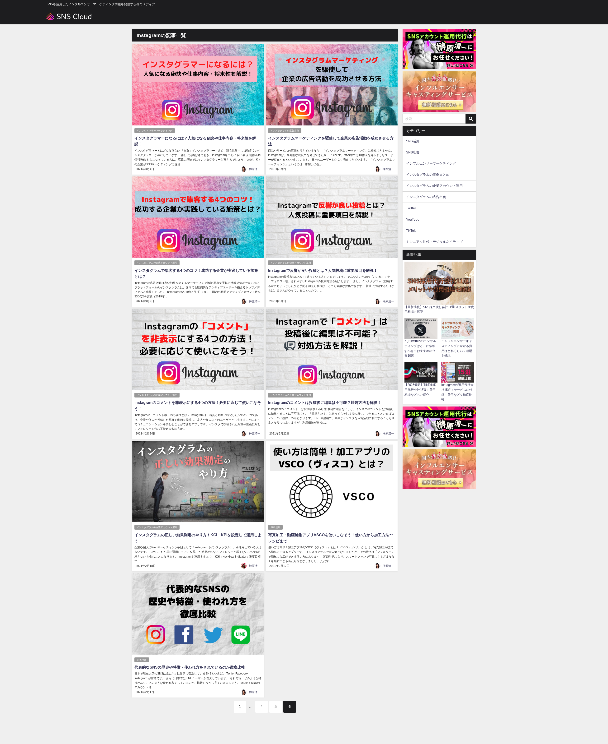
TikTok (411, 230)
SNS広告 (412, 152)
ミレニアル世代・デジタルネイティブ (434, 241)
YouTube (412, 219)
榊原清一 (254, 169)
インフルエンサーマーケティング (154, 130)
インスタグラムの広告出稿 (285, 130)
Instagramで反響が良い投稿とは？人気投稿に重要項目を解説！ (322, 270)
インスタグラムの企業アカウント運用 (157, 263)
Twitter (411, 208)
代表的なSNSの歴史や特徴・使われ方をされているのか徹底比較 (189, 667)
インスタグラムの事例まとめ (427, 174)
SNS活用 (275, 527)
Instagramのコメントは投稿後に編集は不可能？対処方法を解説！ (324, 402)
